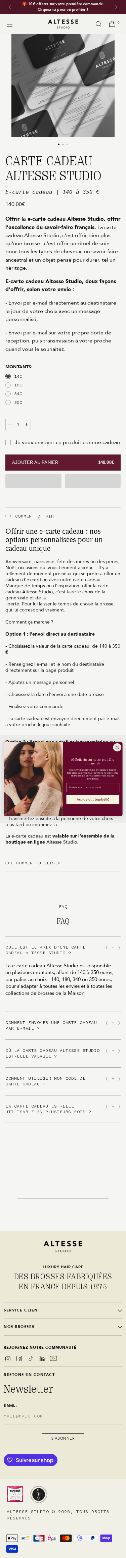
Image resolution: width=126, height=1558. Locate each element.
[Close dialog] (117, 747)
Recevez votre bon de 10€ (93, 800)
